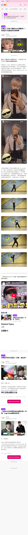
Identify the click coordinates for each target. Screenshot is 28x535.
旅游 (25, 9)
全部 (2, 9)
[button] (2, 16)
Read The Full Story (14, 401)
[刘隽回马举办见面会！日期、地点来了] (6, 317)
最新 (6, 9)
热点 (8, 1)
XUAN (2, 1)
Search (20, 4)
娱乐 (21, 9)
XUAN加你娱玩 (14, 9)
